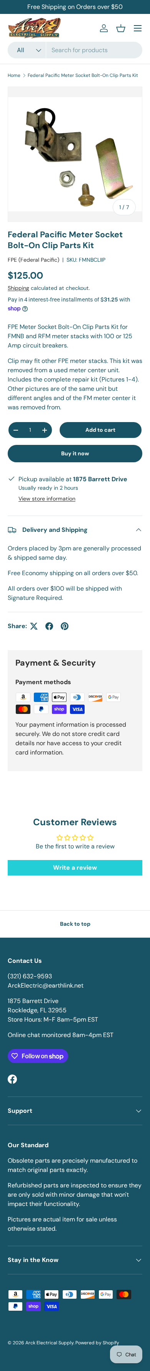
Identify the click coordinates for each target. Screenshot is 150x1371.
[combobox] (75, 50)
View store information (46, 498)
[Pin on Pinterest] (64, 626)
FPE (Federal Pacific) (33, 259)
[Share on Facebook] (49, 626)
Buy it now (75, 453)
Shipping (18, 287)
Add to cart (100, 429)
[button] (120, 28)
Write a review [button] (75, 867)
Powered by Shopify (97, 1343)
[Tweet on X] (34, 626)
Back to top (75, 923)
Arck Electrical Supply (49, 1343)
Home (14, 75)
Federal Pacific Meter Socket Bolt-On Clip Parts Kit (83, 75)
